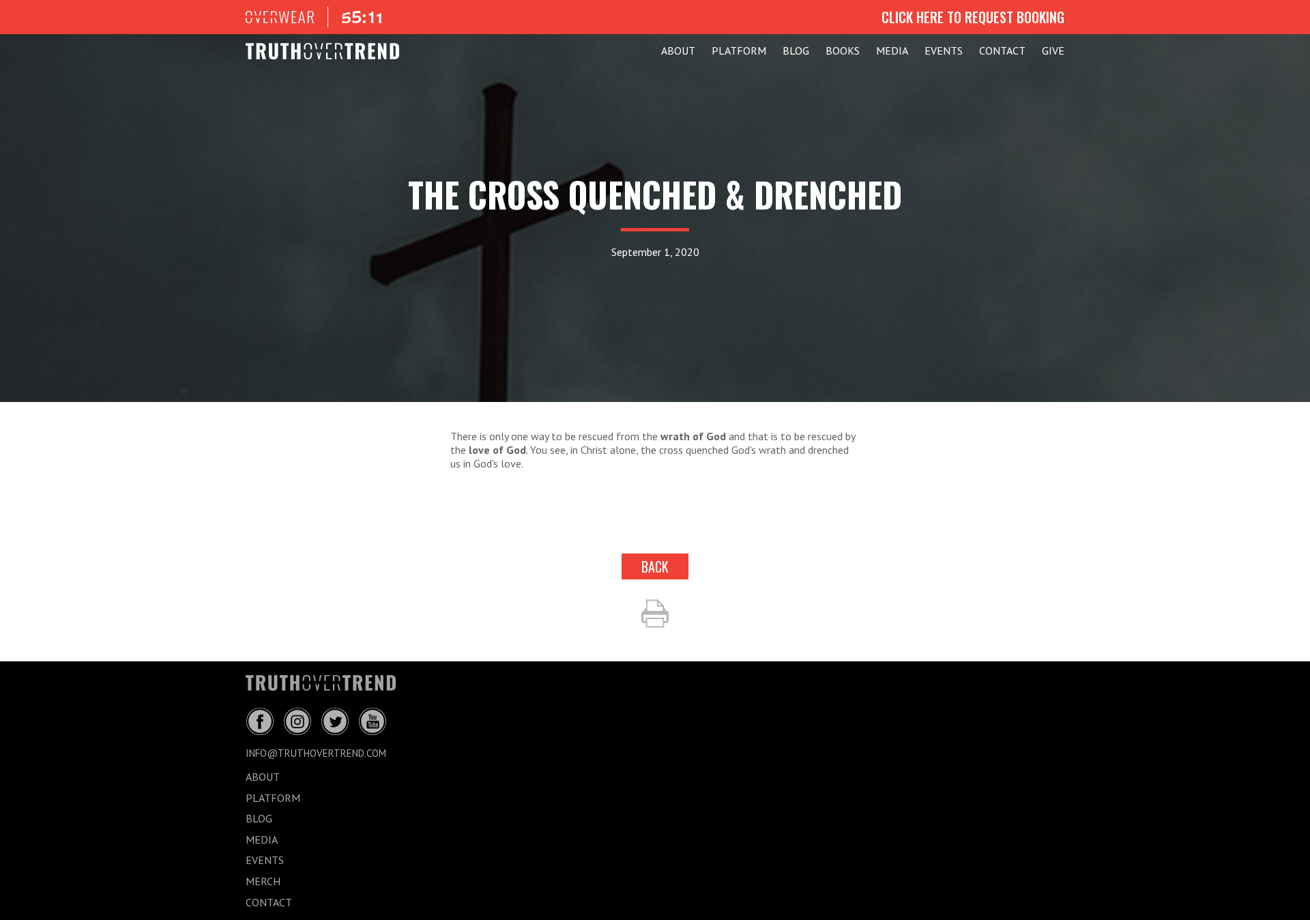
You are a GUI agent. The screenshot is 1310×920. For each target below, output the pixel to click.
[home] (322, 51)
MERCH (263, 881)
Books (843, 50)
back (655, 566)
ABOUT (678, 50)
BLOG (796, 50)
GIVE (1053, 50)
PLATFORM (739, 50)
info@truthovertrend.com (316, 753)
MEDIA (892, 50)
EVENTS (944, 50)
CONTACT (1002, 50)
